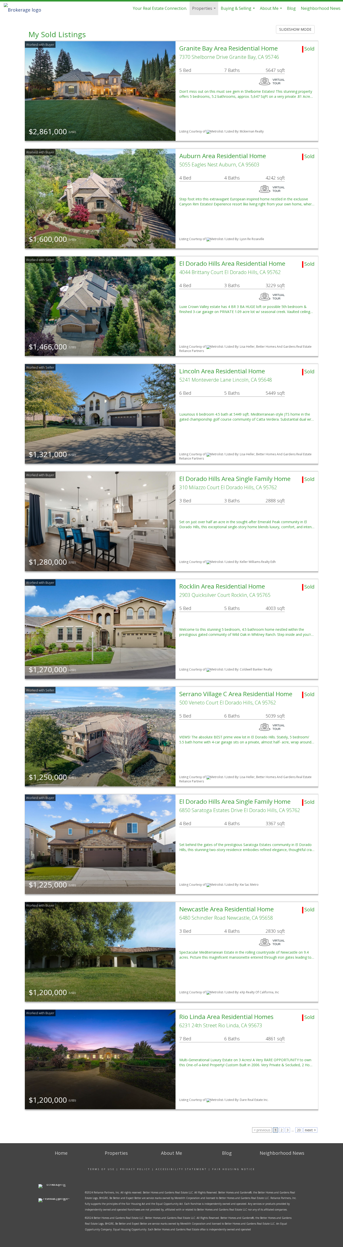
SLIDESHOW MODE (295, 29)
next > (310, 1130)
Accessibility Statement (181, 1169)
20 (299, 1130)
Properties (204, 10)
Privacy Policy (135, 1169)
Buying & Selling (238, 10)
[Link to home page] (25, 8)
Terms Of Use (101, 1169)
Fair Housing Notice (233, 1169)
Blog (291, 8)
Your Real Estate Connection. (160, 8)
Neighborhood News (320, 8)
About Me (271, 10)
